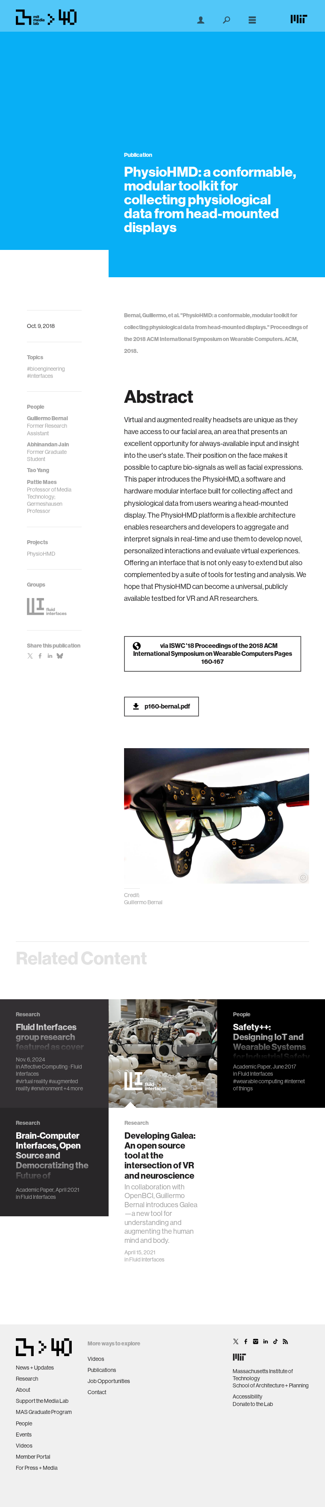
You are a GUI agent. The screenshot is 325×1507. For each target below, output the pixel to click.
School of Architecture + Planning (271, 1385)
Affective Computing (44, 1066)
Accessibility (247, 1396)
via (212, 653)
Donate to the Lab (253, 1404)
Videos (24, 1445)
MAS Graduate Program (44, 1412)
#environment (47, 1088)
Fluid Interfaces (146, 1259)
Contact (97, 1392)
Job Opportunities (109, 1381)
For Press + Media (36, 1468)
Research (27, 1379)
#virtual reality (32, 1081)
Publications (102, 1370)
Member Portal (33, 1457)
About (23, 1390)
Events (24, 1434)
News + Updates (35, 1367)
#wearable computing (258, 1081)
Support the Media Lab (42, 1401)
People (24, 1423)
